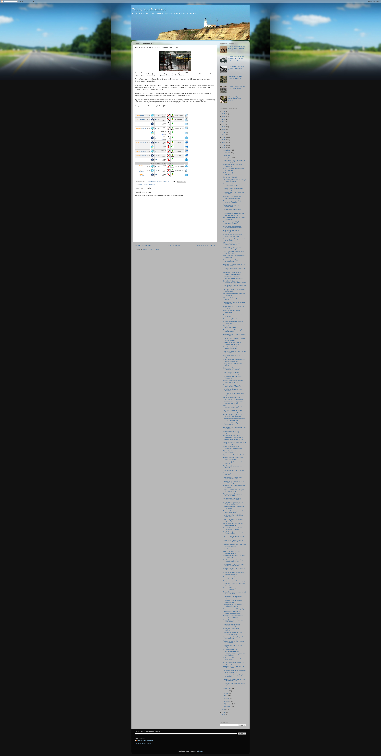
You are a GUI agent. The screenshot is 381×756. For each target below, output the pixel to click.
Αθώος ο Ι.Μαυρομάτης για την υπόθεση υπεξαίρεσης (232, 406)
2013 (224, 145)
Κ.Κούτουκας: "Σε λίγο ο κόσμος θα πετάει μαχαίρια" (234, 161)
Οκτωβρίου (227, 155)
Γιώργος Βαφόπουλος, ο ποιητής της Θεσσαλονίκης (233, 490)
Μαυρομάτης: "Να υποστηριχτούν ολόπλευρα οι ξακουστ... (233, 184)
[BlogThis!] (179, 182)
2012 (224, 148)
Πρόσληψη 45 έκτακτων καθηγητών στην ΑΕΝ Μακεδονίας (234, 419)
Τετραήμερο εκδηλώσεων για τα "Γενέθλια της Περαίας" (233, 503)
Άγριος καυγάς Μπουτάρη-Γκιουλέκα (234, 455)
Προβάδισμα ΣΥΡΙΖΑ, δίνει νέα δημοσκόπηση (232, 601)
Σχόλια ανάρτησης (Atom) (151, 249)
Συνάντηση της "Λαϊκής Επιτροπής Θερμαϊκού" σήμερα (234, 222)
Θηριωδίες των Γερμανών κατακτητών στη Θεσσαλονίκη (233, 277)
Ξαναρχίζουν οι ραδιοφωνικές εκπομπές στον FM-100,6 (232, 499)
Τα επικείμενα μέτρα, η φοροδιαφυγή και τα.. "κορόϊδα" (234, 592)
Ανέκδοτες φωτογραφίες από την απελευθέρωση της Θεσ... (233, 560)
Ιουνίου (226, 693)
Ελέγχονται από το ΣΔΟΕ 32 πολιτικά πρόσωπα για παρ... (233, 226)
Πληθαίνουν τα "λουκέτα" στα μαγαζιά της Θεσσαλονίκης (232, 612)
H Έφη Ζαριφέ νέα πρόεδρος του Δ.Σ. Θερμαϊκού (233, 169)
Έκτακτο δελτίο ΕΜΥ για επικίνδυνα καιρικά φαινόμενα (234, 511)
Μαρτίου (226, 701)
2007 (224, 715)
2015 (224, 140)
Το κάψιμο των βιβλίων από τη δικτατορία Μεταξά (236, 87)
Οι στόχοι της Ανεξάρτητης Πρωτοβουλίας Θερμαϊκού (232, 385)
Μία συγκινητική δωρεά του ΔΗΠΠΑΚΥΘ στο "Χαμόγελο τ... (233, 398)
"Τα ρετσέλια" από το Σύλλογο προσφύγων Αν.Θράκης (232, 528)
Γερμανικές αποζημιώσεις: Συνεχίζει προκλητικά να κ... (234, 339)
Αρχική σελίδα (174, 245)
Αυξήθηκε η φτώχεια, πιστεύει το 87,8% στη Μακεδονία (233, 616)
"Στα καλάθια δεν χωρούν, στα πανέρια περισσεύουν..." (232, 633)
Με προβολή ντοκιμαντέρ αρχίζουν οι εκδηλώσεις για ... (234, 443)
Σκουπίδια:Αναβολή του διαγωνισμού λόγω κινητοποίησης (234, 281)
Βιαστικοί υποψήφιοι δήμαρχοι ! (233, 439)
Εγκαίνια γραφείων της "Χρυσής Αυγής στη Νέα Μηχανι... (233, 381)
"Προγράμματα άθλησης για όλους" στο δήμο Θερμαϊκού (234, 482)
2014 (224, 142)
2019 (224, 129)
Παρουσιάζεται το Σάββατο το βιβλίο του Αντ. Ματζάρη (234, 286)
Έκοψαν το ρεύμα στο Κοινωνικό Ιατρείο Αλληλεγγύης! (233, 458)
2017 (224, 135)
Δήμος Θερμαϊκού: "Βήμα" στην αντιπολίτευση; (233, 451)
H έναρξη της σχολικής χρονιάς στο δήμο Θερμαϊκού (234, 654)
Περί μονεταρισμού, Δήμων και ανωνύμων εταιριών (232, 494)
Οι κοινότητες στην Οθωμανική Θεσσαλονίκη (232, 377)
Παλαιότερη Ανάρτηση (205, 245)
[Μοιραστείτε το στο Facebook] (183, 182)
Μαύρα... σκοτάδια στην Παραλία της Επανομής (233, 658)
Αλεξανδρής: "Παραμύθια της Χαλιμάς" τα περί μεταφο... (232, 273)
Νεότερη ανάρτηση (143, 245)
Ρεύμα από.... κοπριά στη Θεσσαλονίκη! (231, 205)
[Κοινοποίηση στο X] (181, 182)
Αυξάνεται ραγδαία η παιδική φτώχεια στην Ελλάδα (232, 201)
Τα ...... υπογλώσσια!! (230, 177)
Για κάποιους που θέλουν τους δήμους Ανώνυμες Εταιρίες (232, 597)
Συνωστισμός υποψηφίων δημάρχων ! (231, 629)
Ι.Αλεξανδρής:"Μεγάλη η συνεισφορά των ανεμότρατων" (234, 180)
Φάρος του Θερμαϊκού (148, 9)
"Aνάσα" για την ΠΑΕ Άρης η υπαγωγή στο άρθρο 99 (232, 343)
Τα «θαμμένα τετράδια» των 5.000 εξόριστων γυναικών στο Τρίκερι (236, 48)
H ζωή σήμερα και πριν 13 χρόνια (233, 470)
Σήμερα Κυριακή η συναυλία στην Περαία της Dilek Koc (233, 326)
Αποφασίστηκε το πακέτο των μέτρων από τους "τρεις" (232, 235)
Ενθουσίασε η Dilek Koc (230, 319)
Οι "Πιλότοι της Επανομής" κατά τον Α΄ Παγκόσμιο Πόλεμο (236, 68)
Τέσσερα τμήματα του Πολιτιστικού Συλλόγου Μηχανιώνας (234, 569)
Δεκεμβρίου (227, 150)
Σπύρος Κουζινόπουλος (145, 740)
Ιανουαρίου (227, 706)
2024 (224, 116)
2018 (224, 132)
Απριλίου (226, 698)
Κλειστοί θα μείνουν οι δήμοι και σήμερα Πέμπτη (233, 520)
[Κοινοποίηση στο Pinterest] (185, 182)
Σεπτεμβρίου (228, 158)
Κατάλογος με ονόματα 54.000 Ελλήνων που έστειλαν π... (232, 646)
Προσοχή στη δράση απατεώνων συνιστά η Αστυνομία (233, 605)
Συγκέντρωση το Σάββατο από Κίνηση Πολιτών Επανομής (232, 415)
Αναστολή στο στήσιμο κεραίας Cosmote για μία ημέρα (232, 411)
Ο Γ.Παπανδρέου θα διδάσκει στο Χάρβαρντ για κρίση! (233, 663)
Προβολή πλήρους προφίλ (143, 743)
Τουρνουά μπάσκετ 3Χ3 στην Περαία (234, 609)
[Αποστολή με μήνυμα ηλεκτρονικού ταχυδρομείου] (178, 182)
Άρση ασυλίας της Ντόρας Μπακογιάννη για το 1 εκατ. (232, 231)
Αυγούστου (227, 688)
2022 (224, 121)
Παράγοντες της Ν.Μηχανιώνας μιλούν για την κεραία (233, 402)
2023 (224, 119)
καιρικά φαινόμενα (149, 184)
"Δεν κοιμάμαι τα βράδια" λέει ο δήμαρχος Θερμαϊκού (232, 477)
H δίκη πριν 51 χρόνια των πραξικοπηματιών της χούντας (236, 98)
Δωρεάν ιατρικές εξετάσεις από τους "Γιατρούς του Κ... (234, 577)
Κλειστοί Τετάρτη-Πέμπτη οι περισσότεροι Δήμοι (231, 552)
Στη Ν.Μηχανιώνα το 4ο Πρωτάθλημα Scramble (231, 650)
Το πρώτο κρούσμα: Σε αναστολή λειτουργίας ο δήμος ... (233, 347)
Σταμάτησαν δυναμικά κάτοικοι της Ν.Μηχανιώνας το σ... (234, 360)
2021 (224, 124)
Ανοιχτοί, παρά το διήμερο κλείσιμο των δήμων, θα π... (234, 537)
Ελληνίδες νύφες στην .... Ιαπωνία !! (234, 549)
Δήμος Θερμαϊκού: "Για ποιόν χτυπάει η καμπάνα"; (232, 243)
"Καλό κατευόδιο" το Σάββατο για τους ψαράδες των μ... (233, 214)
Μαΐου (226, 696)
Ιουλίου (226, 691)
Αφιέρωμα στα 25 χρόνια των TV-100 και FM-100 (233, 667)
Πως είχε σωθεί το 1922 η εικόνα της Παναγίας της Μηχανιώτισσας (236, 58)
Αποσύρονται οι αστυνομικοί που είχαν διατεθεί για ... (233, 573)
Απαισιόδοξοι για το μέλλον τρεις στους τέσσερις (233, 620)
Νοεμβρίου (227, 153)
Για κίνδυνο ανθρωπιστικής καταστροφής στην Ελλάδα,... (233, 625)
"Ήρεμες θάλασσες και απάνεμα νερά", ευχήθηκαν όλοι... (233, 189)
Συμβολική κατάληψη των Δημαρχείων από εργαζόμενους (233, 432)
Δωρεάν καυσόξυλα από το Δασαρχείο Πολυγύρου (231, 368)
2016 (224, 137)
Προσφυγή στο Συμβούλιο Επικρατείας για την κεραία (232, 373)
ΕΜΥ (141, 184)
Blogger (200, 751)
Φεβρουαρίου (228, 704)
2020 (224, 127)
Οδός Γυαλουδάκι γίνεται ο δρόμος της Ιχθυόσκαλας (234, 252)
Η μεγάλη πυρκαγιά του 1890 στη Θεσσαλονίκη (235, 77)
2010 (224, 712)
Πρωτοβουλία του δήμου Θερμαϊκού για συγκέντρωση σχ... (234, 671)
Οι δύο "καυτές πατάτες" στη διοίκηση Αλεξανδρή (232, 248)
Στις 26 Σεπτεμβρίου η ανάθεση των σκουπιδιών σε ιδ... (234, 532)
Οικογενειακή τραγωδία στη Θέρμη (234, 581)
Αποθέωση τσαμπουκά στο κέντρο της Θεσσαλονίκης (234, 684)
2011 (223, 710)
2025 (224, 114)
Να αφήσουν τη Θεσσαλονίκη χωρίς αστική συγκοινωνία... (234, 679)
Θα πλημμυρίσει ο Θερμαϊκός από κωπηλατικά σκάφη (233, 260)
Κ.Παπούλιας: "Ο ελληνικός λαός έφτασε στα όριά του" (233, 541)
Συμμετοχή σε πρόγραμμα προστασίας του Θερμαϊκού (232, 447)
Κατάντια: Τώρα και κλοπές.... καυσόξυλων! (232, 311)
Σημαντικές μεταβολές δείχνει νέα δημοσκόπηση (233, 637)
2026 (224, 111)
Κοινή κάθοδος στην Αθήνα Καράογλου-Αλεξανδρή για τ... (233, 436)
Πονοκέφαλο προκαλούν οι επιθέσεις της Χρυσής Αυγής (234, 545)
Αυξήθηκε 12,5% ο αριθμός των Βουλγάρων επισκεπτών (233, 197)
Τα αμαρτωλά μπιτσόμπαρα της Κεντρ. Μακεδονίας (233, 524)
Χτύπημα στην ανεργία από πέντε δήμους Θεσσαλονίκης (233, 564)
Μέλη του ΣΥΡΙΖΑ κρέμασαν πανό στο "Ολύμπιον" (233, 588)
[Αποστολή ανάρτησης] (174, 181)
